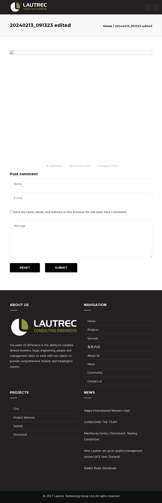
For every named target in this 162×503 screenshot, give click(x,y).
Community (95, 372)
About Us (94, 355)
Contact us (95, 381)
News (91, 364)
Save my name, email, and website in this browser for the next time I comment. (70, 212)
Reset (25, 267)
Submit (61, 267)
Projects (93, 330)
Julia (87, 166)
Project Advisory (24, 417)
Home (107, 26)
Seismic (18, 426)
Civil (16, 409)
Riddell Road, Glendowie (100, 468)
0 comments (54, 166)
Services (93, 338)
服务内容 (94, 347)
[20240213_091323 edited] (81, 105)
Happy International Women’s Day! (107, 410)
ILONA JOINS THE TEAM (100, 422)
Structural (20, 434)
